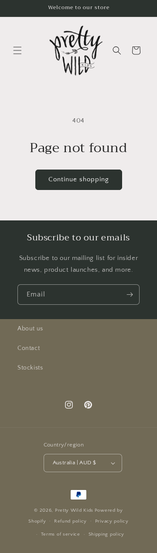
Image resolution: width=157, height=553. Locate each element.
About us (30, 328)
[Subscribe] (129, 294)
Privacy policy (112, 521)
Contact (28, 348)
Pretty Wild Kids (74, 510)
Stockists (30, 367)
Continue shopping (78, 179)
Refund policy (70, 521)
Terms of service (60, 534)
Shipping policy (107, 534)
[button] (17, 50)
